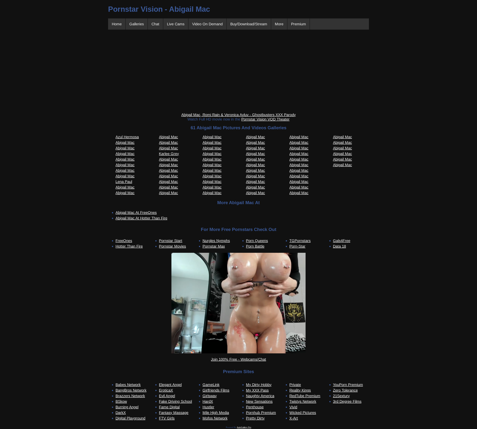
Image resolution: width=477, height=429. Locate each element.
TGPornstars (300, 241)
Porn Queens (257, 241)
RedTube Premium (304, 396)
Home (117, 24)
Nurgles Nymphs (216, 241)
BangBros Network (131, 390)
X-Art (293, 418)
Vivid (293, 407)
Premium (298, 24)
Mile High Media (216, 413)
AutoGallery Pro (244, 427)
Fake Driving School (175, 401)
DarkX (121, 413)
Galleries (136, 24)
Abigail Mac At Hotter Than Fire (141, 218)
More (279, 24)
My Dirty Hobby (258, 385)
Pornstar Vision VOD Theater (265, 119)
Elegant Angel (170, 385)
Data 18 (339, 246)
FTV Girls (167, 418)
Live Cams (175, 24)
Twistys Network (302, 401)
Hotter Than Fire (129, 246)
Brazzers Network (130, 396)
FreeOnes (124, 241)
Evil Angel (167, 396)
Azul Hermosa (127, 137)
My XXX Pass (257, 390)
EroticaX (166, 390)
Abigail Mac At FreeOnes (136, 212)
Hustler (208, 407)
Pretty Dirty (255, 418)
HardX (208, 401)
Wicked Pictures (302, 413)
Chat (155, 24)
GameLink (211, 385)
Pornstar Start (170, 241)
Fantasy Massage (173, 413)
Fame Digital (169, 407)
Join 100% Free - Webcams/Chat (238, 359)
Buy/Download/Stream (248, 24)
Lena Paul (124, 182)
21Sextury (341, 396)
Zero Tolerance (345, 390)
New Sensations (259, 401)
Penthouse (255, 407)
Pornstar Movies (172, 246)
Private (295, 385)
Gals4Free (341, 241)
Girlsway (210, 396)
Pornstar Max (214, 246)
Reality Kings (300, 390)
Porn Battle (255, 246)
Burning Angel (127, 407)
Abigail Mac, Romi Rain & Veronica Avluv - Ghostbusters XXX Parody (238, 115)
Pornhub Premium (261, 413)
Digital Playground (130, 418)
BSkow (121, 401)
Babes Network (128, 385)
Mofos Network (215, 418)
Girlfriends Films (216, 390)
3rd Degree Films (347, 401)
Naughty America (260, 396)
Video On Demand (207, 24)
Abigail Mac (125, 142)
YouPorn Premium (348, 385)
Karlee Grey (169, 154)
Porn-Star (297, 246)
